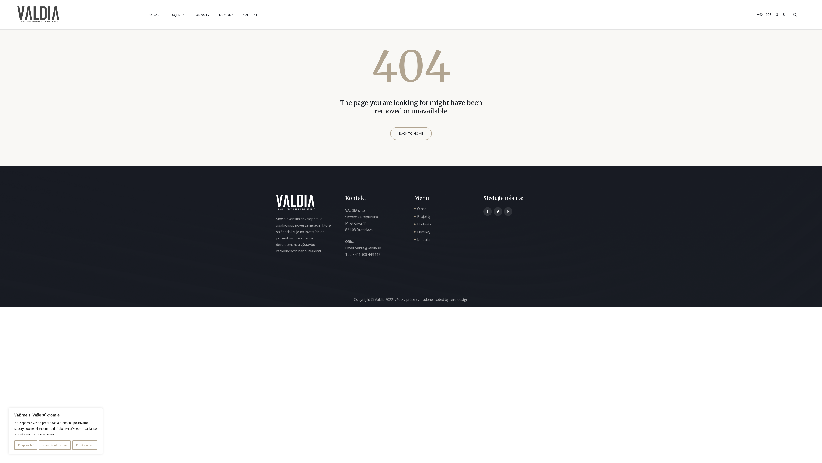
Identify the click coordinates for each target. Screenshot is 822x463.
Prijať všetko (84, 445)
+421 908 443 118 (771, 14)
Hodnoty (202, 15)
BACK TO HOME (411, 133)
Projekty (176, 15)
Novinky (226, 15)
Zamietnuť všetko (55, 445)
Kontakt (250, 15)
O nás (154, 15)
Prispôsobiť (26, 445)
